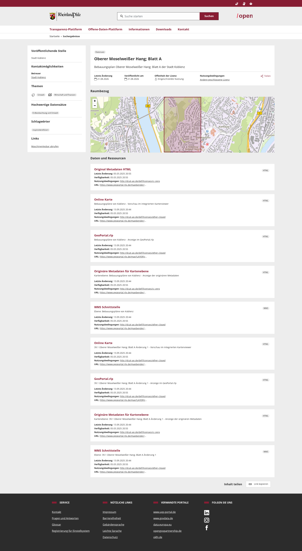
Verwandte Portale (174, 502)
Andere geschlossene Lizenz (215, 79)
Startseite (55, 36)
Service (64, 502)
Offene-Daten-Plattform (105, 29)
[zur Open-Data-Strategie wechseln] (244, 16)
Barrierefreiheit (112, 518)
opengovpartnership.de (167, 531)
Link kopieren (261, 483)
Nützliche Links (121, 502)
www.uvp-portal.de (164, 512)
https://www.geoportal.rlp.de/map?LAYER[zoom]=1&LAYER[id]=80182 (136, 400)
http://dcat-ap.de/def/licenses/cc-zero (140, 181)
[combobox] (158, 16)
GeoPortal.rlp (103, 235)
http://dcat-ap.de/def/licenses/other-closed (142, 216)
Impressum (109, 512)
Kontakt (183, 29)
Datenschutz (110, 537)
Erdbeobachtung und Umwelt (45, 113)
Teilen (267, 75)
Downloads (163, 29)
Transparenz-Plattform (66, 29)
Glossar (56, 524)
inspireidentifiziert (40, 130)
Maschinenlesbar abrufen (45, 146)
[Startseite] (65, 16)
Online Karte (103, 199)
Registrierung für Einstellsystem (71, 531)
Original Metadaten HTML (112, 169)
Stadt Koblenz (38, 77)
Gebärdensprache (113, 524)
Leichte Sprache (112, 531)
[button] (94, 101)
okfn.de (157, 537)
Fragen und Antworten (65, 518)
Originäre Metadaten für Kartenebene (121, 271)
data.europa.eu (162, 524)
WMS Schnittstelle (107, 307)
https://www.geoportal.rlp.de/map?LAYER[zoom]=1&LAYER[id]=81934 (136, 256)
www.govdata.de (163, 518)
